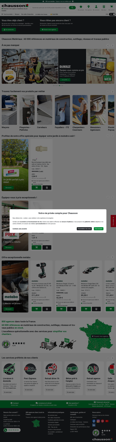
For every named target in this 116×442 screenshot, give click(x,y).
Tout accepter (98, 229)
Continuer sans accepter (20, 229)
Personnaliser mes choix (84, 229)
